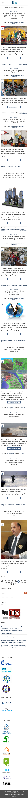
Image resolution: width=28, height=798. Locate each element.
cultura (12, 285)
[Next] (19, 584)
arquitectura (22, 227)
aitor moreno (22, 407)
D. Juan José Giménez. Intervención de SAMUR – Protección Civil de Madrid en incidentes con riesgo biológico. (14, 15)
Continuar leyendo (14, 58)
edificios (3, 229)
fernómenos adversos (10, 454)
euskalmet (3, 454)
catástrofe (8, 285)
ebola (7, 166)
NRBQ (6, 64)
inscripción (22, 112)
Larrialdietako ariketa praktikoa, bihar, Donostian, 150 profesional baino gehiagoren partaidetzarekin (14, 646)
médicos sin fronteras (12, 166)
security (14, 229)
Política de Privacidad (18, 791)
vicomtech (12, 408)
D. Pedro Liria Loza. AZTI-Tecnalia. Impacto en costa (14, 415)
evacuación (7, 229)
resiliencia (16, 285)
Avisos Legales (7, 791)
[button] (2, 2)
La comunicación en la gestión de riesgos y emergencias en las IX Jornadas (14, 462)
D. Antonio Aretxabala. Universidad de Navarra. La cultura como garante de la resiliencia (14, 238)
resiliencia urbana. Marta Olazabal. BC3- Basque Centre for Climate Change (13, 340)
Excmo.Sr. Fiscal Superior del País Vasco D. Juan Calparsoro (14, 512)
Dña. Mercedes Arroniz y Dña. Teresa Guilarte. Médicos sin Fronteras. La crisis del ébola (14, 121)
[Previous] (2, 581)
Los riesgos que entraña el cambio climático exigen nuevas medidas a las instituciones (14, 636)
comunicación (9, 504)
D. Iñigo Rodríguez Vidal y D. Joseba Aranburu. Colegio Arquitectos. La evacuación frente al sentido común (14, 175)
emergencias (21, 504)
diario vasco (15, 504)
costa (23, 453)
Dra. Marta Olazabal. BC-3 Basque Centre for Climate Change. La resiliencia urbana (14, 292)
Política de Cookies (14, 792)
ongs (19, 166)
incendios (3, 408)
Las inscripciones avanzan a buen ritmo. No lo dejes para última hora (14, 71)
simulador (7, 408)
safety (11, 229)
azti (20, 453)
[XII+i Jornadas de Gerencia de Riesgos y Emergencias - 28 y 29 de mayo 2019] (14, 2)
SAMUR (10, 64)
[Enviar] (25, 593)
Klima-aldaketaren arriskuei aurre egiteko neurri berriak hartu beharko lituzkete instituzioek (13, 641)
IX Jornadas (15, 11)
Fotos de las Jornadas (6, 633)
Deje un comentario (23, 64)
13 (15, 584)
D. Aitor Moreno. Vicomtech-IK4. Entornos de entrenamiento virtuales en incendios (14, 349)
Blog (11, 11)
